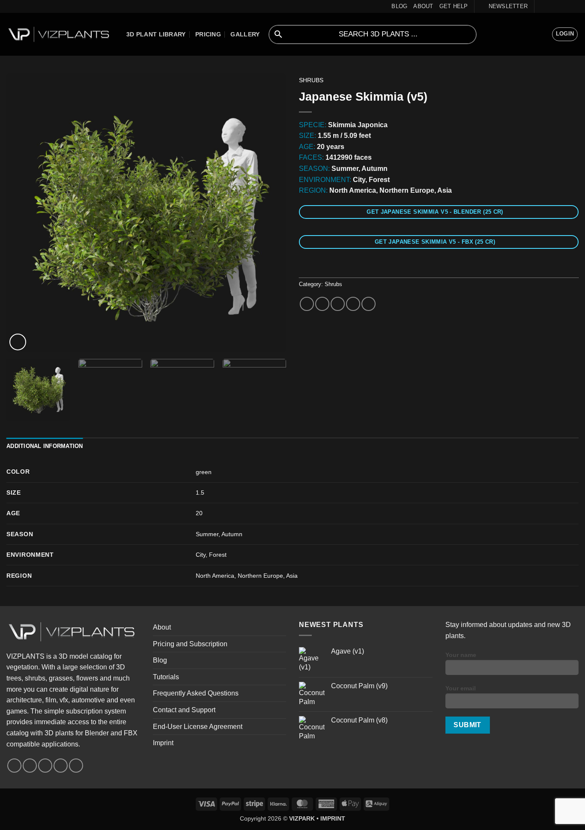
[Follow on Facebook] (541, 6)
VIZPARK (302, 818)
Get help (453, 6)
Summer (207, 534)
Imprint (163, 742)
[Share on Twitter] (322, 304)
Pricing (208, 34)
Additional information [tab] (44, 446)
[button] (504, 6)
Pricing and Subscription (190, 644)
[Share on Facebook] (307, 304)
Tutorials (166, 677)
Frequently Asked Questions (196, 693)
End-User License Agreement (197, 726)
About (423, 6)
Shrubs (311, 80)
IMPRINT (332, 818)
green (204, 472)
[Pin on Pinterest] (353, 304)
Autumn (231, 534)
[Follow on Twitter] (558, 6)
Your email (460, 688)
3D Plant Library (156, 34)
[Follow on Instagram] (549, 6)
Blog (399, 6)
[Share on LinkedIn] (368, 304)
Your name (460, 654)
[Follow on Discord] (574, 6)
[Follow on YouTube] (566, 6)
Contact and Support (184, 710)
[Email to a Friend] (338, 304)
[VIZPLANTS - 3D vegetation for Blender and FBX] (59, 34)
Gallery (245, 34)
